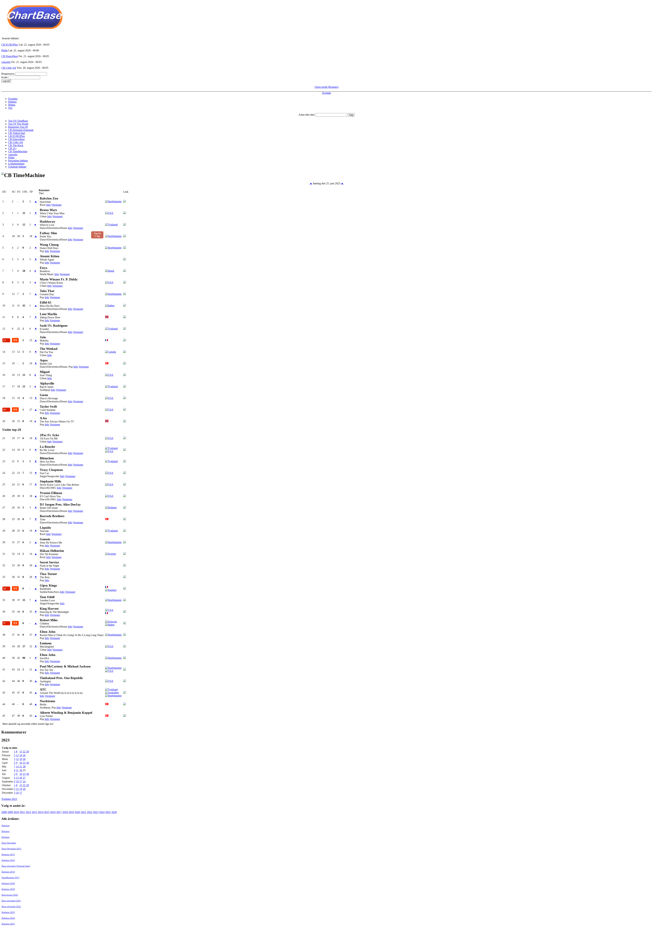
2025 (108, 812)
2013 (34, 812)
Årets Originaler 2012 (11, 848)
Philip (4, 50)
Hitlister (12, 101)
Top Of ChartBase (18, 120)
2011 (22, 812)
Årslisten (5, 825)
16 (20, 762)
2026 (114, 812)
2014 (40, 812)
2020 (77, 812)
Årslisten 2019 (8, 889)
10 (17, 781)
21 (20, 766)
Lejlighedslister (16, 163)
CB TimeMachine (17, 151)
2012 (28, 812)
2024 (102, 812)
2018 (65, 812)
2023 (95, 812)
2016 (53, 812)
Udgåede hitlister (17, 166)
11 (17, 770)
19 (20, 755)
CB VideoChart (16, 133)
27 (24, 777)
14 (17, 766)
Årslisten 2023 (9, 799)
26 (24, 755)
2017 (59, 812)
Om (10, 107)
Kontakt (326, 92)
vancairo (6, 62)
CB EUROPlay (9, 44)
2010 (16, 812)
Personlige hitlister (18, 160)
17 (20, 781)
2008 (4, 812)
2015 (46, 812)
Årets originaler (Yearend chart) (15, 866)
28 (24, 766)
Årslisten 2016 (8, 872)
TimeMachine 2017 (10, 877)
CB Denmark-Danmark (21, 130)
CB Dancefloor (9, 56)
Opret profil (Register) (326, 87)
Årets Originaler (8, 843)
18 (20, 770)
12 (17, 755)
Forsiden (13, 98)
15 (20, 751)
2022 (89, 812)
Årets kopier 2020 (9, 895)
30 (27, 762)
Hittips (11, 104)
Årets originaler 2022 (11, 906)
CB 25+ (12, 148)
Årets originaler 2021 (11, 900)
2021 (83, 812)
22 (24, 751)
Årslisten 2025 (8, 924)
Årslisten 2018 (8, 883)
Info (48, 204)
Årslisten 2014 (8, 860)
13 (17, 777)
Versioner (56, 204)
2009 (10, 812)
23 (24, 762)
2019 (71, 812)
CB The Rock (15, 145)
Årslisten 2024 (8, 918)
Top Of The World (18, 123)
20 (20, 777)
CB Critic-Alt (8, 67)
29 (27, 751)
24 (24, 781)
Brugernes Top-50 (18, 127)
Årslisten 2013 (8, 854)
